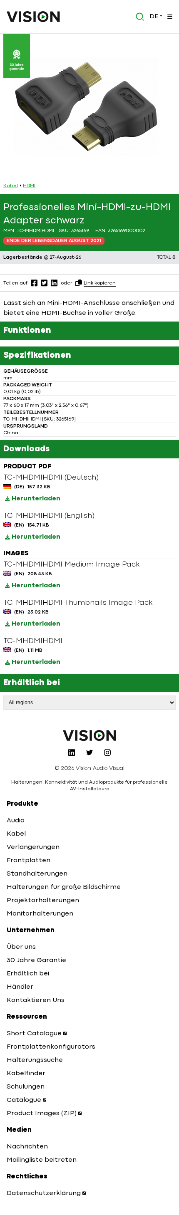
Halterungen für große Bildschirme (64, 887)
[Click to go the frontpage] (33, 16)
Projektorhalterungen (43, 900)
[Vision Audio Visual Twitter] (89, 752)
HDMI (29, 186)
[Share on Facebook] (34, 283)
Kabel (10, 186)
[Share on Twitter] (44, 283)
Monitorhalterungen (40, 914)
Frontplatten (28, 861)
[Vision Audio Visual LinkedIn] (71, 752)
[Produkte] (169, 16)
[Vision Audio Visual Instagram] (107, 752)
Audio (16, 821)
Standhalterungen (37, 874)
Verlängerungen (33, 847)
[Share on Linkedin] (54, 283)
